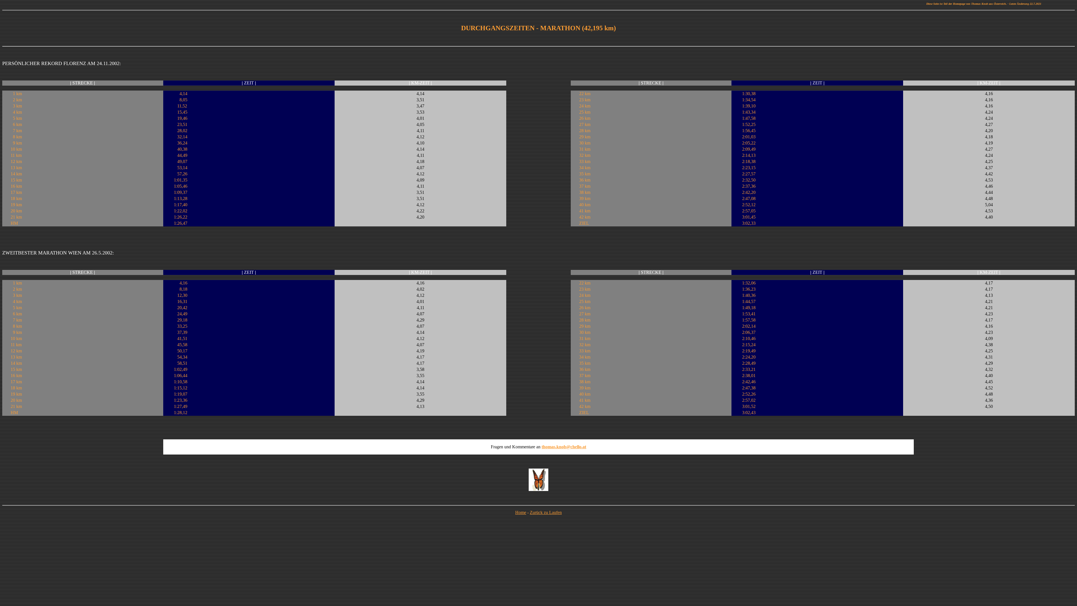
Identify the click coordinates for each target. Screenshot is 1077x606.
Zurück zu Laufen (546, 512)
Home (520, 512)
